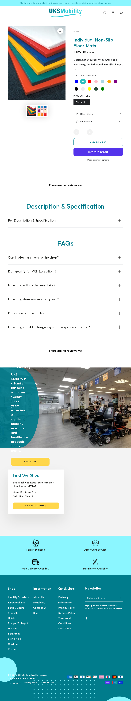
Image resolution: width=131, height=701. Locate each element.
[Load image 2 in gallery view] (42, 111)
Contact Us (40, 607)
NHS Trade (64, 628)
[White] (83, 89)
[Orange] (109, 81)
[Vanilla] (116, 89)
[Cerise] (109, 89)
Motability (39, 602)
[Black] (76, 89)
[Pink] (96, 81)
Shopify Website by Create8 (21, 678)
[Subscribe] (121, 598)
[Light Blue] (102, 81)
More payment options (98, 160)
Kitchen (12, 649)
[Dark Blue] (76, 81)
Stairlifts (13, 612)
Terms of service (48, 682)
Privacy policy (30, 682)
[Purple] (116, 81)
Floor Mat (81, 102)
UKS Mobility (22, 675)
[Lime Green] (102, 89)
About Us (30, 461)
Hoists (11, 618)
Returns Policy (66, 612)
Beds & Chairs (16, 607)
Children (13, 644)
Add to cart (98, 142)
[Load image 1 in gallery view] (31, 111)
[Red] (89, 81)
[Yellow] (89, 89)
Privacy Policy (66, 607)
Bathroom (14, 633)
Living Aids (14, 638)
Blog (36, 612)
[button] (104, 12)
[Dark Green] (96, 89)
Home (76, 31)
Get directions (35, 505)
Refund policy (14, 683)
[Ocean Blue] (83, 81)
